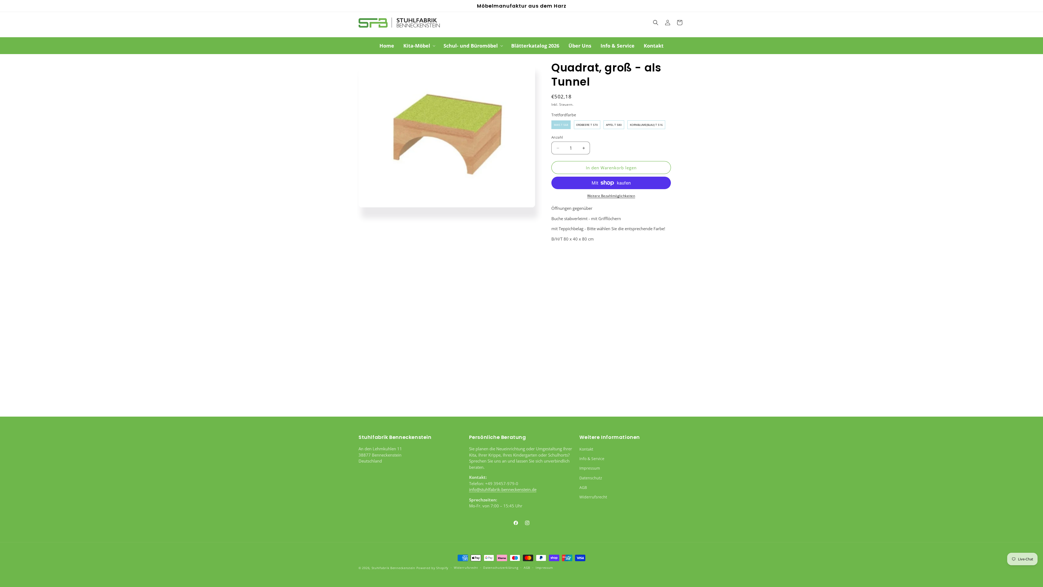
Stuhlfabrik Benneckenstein (393, 568)
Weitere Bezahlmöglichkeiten (611, 195)
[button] (419, 45)
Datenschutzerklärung (500, 568)
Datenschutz (590, 477)
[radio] (561, 124)
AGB (583, 487)
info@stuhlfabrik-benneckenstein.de (502, 489)
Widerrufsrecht (593, 496)
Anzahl (557, 137)
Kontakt (586, 449)
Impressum (589, 468)
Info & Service (591, 458)
